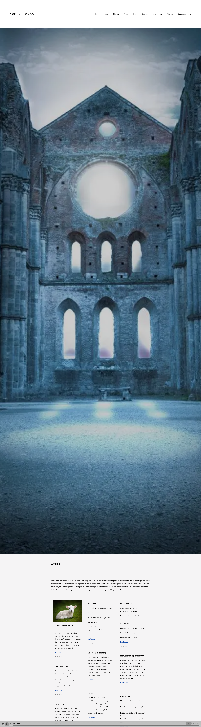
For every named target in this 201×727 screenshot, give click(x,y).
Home (97, 14)
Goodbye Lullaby (184, 14)
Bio (134, 14)
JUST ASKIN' (92, 604)
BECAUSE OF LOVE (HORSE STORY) (132, 656)
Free (188, 723)
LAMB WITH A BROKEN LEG (64, 626)
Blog (106, 14)
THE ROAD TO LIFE (61, 704)
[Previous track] (3, 724)
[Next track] (11, 724)
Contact (145, 14)
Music (115, 14)
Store (126, 14)
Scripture (157, 14)
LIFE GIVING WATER (61, 666)
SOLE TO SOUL (125, 697)
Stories (170, 14)
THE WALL (91, 693)
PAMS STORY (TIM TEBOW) (97, 653)
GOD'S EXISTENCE (126, 604)
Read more (58, 653)
